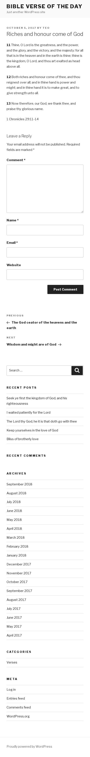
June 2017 (14, 618)
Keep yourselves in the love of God (32, 430)
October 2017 (17, 582)
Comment (16, 160)
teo (46, 27)
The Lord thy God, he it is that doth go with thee (42, 421)
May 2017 (14, 626)
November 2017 (19, 573)
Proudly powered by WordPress (29, 746)
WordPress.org (18, 716)
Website (14, 265)
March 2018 (16, 538)
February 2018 (17, 546)
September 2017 (19, 591)
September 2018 (19, 484)
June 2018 (14, 511)
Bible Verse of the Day (45, 6)
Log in (11, 690)
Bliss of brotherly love (23, 439)
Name (13, 220)
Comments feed (19, 707)
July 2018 (14, 502)
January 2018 (16, 555)
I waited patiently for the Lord (28, 412)
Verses (12, 662)
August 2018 (16, 493)
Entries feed (16, 698)
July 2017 (14, 609)
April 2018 (14, 529)
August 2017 (16, 600)
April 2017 (14, 635)
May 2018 (14, 520)
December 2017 (19, 564)
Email (12, 243)
